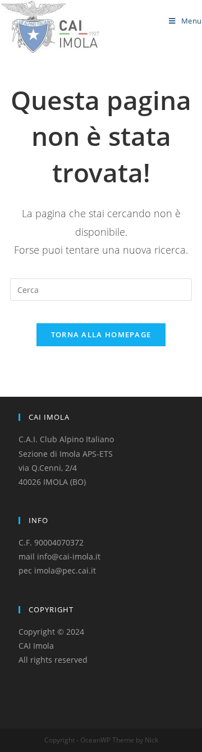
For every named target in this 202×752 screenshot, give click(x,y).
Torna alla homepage (101, 334)
